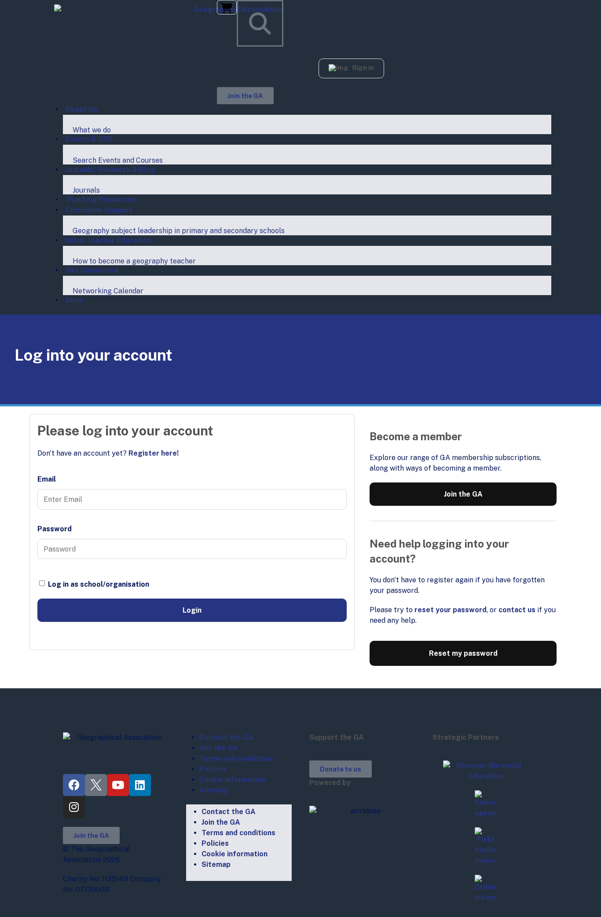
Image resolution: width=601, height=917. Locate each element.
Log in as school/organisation (97, 584)
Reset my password (463, 653)
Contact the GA (226, 737)
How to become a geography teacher (134, 261)
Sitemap (213, 790)
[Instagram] (74, 807)
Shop (74, 300)
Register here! (153, 453)
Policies (213, 769)
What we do (92, 130)
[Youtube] (118, 785)
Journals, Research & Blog (110, 169)
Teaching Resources (101, 199)
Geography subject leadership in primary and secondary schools (179, 231)
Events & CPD (89, 139)
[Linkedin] (140, 785)
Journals (86, 190)
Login (192, 610)
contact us (516, 610)
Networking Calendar (108, 291)
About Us (82, 109)
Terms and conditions (236, 758)
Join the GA (463, 494)
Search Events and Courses (118, 160)
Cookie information (232, 779)
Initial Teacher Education (108, 240)
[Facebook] (74, 785)
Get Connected (92, 270)
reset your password (450, 610)
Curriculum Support (99, 210)
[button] (351, 68)
